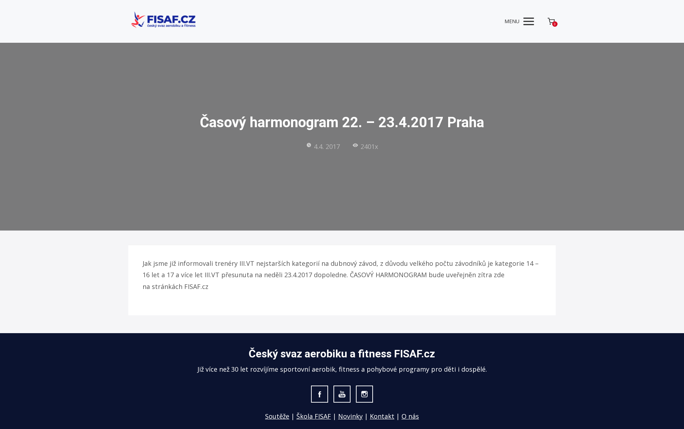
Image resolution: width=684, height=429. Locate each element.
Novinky (350, 416)
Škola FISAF (313, 416)
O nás (410, 416)
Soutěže (277, 416)
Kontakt (382, 416)
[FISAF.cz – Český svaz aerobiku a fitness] (164, 21)
